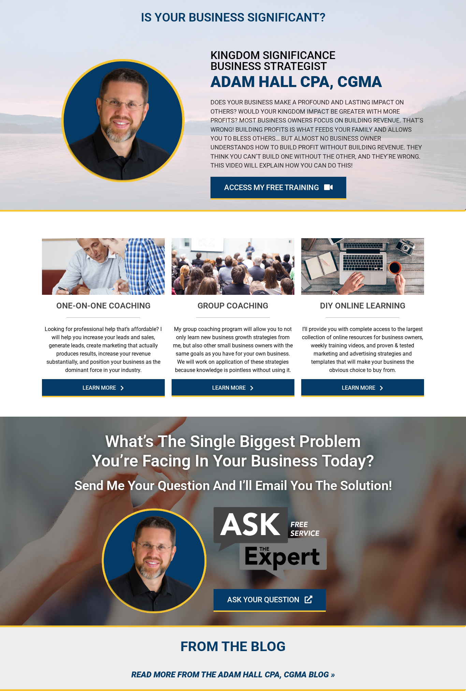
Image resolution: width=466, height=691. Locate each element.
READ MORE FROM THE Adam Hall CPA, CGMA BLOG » (233, 674)
